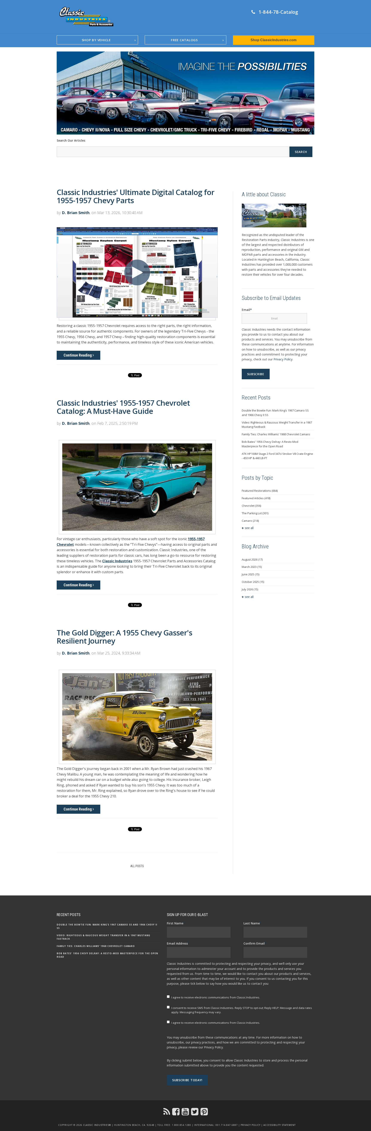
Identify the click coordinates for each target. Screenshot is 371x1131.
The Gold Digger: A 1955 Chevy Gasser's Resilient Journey (124, 636)
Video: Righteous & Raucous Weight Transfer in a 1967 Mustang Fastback (277, 424)
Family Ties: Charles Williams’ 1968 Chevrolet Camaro (276, 434)
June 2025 (250, 574)
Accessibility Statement (279, 1124)
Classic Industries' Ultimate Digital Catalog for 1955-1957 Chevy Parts (135, 196)
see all (249, 528)
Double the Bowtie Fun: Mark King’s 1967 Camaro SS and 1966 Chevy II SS (275, 412)
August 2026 (252, 559)
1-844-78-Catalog (278, 12)
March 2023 (252, 567)
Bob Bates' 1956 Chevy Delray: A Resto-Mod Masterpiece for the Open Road (270, 444)
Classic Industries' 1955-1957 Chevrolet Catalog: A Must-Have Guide (123, 407)
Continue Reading (78, 355)
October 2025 (253, 582)
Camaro (250, 521)
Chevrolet (251, 506)
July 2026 (250, 589)
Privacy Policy (283, 359)
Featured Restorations (260, 491)
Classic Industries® (97, 1124)
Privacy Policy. (214, 1047)
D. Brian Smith (76, 212)
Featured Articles (256, 498)
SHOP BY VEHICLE (96, 40)
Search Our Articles (71, 140)
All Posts (137, 866)
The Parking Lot (255, 513)
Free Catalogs (184, 40)
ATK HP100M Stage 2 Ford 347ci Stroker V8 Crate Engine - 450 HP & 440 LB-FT (277, 456)
